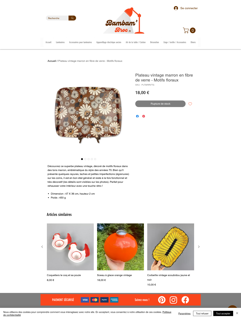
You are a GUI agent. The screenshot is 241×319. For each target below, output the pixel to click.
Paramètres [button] (184, 313)
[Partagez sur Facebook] (137, 116)
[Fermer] (237, 313)
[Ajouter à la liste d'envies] (190, 103)
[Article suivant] (199, 247)
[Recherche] (72, 18)
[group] (120, 255)
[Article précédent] (42, 247)
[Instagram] (173, 300)
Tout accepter (223, 313)
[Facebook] (185, 300)
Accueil (52, 60)
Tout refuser (202, 313)
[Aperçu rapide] (70, 246)
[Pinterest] (162, 300)
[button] (190, 30)
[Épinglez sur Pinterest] (144, 116)
